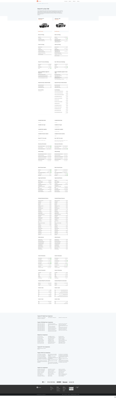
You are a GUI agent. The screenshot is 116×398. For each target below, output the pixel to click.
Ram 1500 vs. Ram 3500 (61, 336)
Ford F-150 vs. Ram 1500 (40, 336)
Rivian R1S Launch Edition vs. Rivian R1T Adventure (42, 348)
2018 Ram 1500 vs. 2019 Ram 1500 (41, 324)
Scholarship (64, 389)
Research (70, 1)
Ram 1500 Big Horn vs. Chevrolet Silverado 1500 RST (42, 359)
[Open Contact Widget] (115, 397)
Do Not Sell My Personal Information (73, 394)
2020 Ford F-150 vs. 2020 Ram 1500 (62, 324)
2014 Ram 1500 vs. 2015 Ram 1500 (41, 330)
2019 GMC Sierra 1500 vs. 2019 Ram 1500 (63, 323)
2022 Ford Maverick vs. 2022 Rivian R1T (52, 317)
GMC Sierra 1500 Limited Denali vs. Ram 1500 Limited (52, 359)
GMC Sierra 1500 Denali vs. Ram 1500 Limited (42, 360)
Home (38, 3)
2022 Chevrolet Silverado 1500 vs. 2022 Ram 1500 (52, 325)
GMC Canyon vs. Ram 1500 (61, 338)
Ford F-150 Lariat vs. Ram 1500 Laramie (42, 355)
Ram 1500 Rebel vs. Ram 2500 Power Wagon (63, 355)
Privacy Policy (69, 394)
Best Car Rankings (58, 388)
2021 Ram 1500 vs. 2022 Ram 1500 (41, 326)
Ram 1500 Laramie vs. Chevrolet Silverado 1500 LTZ (53, 363)
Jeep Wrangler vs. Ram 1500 (51, 340)
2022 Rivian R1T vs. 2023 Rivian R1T (41, 318)
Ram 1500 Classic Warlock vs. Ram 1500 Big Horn (52, 361)
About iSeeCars (64, 387)
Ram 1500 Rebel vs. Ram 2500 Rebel (51, 356)
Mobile (51, 389)
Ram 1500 (42, 3)
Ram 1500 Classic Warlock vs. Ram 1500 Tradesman (52, 355)
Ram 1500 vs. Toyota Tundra (41, 337)
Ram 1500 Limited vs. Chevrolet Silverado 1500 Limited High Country (53, 358)
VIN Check (74, 1)
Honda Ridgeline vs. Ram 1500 (51, 336)
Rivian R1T (40, 3)
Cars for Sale (65, 1)
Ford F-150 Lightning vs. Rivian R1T (51, 337)
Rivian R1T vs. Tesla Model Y (62, 339)
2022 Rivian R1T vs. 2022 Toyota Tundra (63, 317)
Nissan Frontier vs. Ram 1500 (51, 338)
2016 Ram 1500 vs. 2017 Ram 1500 (41, 328)
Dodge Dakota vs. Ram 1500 (62, 337)
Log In (78, 1)
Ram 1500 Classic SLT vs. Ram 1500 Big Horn (63, 354)
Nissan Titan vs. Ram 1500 (40, 339)
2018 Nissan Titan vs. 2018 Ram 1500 (62, 329)
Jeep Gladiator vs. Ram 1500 (40, 341)
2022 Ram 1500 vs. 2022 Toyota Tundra (52, 328)
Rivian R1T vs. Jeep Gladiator (62, 341)
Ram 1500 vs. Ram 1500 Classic (41, 340)
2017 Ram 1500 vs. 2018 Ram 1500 (51, 323)
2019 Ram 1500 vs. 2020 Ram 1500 (41, 325)
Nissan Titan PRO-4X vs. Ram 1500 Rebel (52, 354)
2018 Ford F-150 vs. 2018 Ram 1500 (51, 329)
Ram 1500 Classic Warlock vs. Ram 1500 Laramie (63, 357)
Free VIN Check (51, 388)
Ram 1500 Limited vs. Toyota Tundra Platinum (64, 361)
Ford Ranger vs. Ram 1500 (50, 339)
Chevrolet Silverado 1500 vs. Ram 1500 (63, 340)
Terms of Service (65, 394)
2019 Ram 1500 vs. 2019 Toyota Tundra (63, 328)
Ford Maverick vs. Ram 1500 (51, 341)
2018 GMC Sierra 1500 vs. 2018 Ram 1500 (63, 327)
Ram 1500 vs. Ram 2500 (40, 338)
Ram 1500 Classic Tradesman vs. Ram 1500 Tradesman (63, 359)
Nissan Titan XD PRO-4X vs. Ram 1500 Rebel (52, 362)
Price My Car (58, 389)
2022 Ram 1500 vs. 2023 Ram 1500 (41, 323)
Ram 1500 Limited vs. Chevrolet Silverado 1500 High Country (42, 361)
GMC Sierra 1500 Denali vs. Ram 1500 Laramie (63, 360)
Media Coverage (64, 388)
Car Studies (58, 387)
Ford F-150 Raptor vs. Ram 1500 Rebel (41, 354)
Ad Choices (78, 394)
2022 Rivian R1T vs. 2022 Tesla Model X (42, 317)
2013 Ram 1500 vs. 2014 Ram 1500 (51, 327)
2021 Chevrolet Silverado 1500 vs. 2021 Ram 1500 (63, 326)
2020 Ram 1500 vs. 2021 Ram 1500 (41, 327)
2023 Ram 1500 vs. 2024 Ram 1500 (51, 326)
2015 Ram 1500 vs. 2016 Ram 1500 (41, 329)
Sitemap (62, 394)
